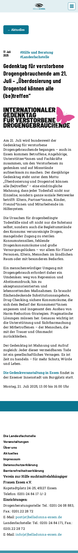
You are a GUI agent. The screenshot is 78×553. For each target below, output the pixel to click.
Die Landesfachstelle (19, 436)
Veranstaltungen (16, 441)
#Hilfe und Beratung (36, 52)
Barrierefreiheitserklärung (23, 470)
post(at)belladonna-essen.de (39, 517)
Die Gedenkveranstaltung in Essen (31, 372)
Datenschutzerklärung (20, 465)
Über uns (10, 447)
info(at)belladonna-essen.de (39, 534)
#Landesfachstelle (34, 57)
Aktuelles (10, 453)
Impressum (11, 459)
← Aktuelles (16, 30)
